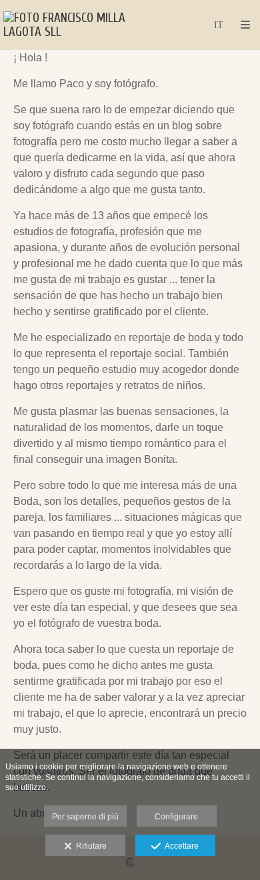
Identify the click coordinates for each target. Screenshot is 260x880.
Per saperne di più (85, 816)
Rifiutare (89, 846)
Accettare (180, 846)
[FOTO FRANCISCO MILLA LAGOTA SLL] (66, 25)
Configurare (176, 816)
